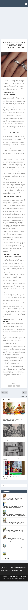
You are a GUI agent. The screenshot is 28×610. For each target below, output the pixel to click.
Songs (20, 580)
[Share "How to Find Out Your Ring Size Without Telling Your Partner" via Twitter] (11, 386)
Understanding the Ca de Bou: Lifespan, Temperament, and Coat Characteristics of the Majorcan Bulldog (13, 540)
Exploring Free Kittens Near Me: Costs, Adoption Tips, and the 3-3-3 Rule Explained (14, 548)
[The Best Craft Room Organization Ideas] (14, 468)
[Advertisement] (14, 22)
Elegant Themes (11, 576)
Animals (20, 578)
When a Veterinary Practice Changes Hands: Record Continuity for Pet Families (13, 499)
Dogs (17, 580)
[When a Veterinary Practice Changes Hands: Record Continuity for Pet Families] (4, 496)
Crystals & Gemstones (10, 580)
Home (4, 578)
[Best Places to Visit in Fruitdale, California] (14, 430)
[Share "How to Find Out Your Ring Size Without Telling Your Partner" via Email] (19, 386)
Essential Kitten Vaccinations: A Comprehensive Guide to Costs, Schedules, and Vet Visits (13, 523)
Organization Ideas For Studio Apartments (13, 458)
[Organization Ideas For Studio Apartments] (14, 449)
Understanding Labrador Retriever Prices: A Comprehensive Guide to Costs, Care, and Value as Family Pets (13, 557)
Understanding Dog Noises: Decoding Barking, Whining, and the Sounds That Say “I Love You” (13, 531)
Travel (24, 580)
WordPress (23, 576)
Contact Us (8, 578)
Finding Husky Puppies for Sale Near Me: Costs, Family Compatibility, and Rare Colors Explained (14, 515)
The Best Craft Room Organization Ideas (13, 476)
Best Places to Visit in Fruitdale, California (13, 439)
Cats (4, 580)
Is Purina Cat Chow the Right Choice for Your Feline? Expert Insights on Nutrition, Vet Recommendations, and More (14, 419)
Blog (24, 578)
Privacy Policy (15, 578)
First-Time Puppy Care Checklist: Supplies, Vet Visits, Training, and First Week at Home (13, 507)
